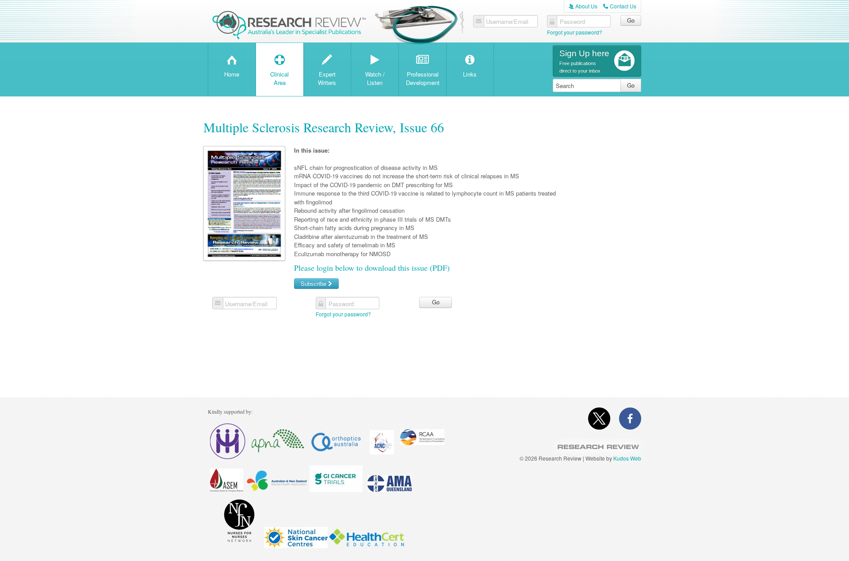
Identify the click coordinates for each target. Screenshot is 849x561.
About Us (583, 6)
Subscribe (314, 283)
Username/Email (507, 22)
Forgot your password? (574, 32)
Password (572, 22)
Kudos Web (627, 458)
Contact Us (619, 6)
